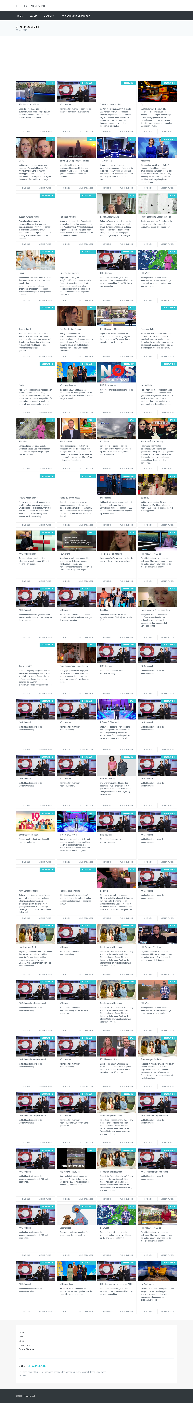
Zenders (49, 16)
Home (20, 16)
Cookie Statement (27, 1349)
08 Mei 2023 (26, 132)
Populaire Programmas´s (76, 16)
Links (21, 1336)
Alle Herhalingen (45, 132)
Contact (22, 1340)
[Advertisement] (96, 58)
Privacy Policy (25, 1345)
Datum (33, 16)
